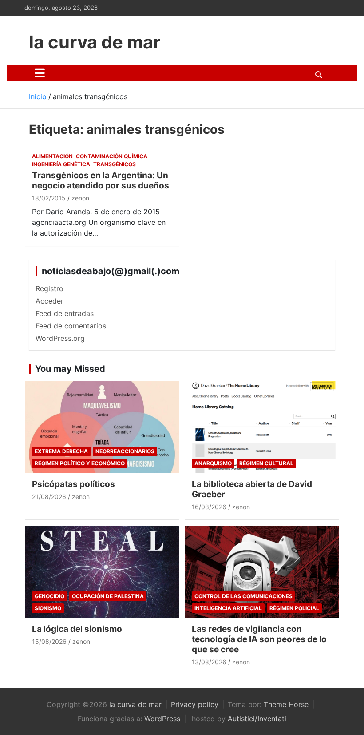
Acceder (49, 300)
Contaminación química (111, 156)
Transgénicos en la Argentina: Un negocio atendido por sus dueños (100, 180)
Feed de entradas (65, 313)
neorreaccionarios (124, 451)
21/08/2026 (49, 496)
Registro (49, 288)
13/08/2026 (209, 662)
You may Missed (70, 369)
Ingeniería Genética (61, 164)
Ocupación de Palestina (108, 596)
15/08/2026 (49, 641)
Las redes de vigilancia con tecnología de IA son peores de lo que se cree (259, 639)
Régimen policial (294, 608)
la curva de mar (94, 42)
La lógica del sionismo (77, 629)
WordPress (162, 718)
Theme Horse (286, 704)
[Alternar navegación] (40, 73)
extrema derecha (61, 451)
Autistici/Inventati (257, 718)
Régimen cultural (266, 463)
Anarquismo (213, 463)
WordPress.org (60, 338)
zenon (80, 198)
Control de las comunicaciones (243, 596)
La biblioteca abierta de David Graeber (252, 489)
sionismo (48, 608)
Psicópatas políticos (73, 484)
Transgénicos (114, 164)
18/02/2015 (49, 198)
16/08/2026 (209, 507)
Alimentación (52, 156)
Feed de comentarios (71, 325)
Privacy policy (194, 704)
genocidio (49, 596)
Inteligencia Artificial (228, 608)
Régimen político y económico (80, 463)
